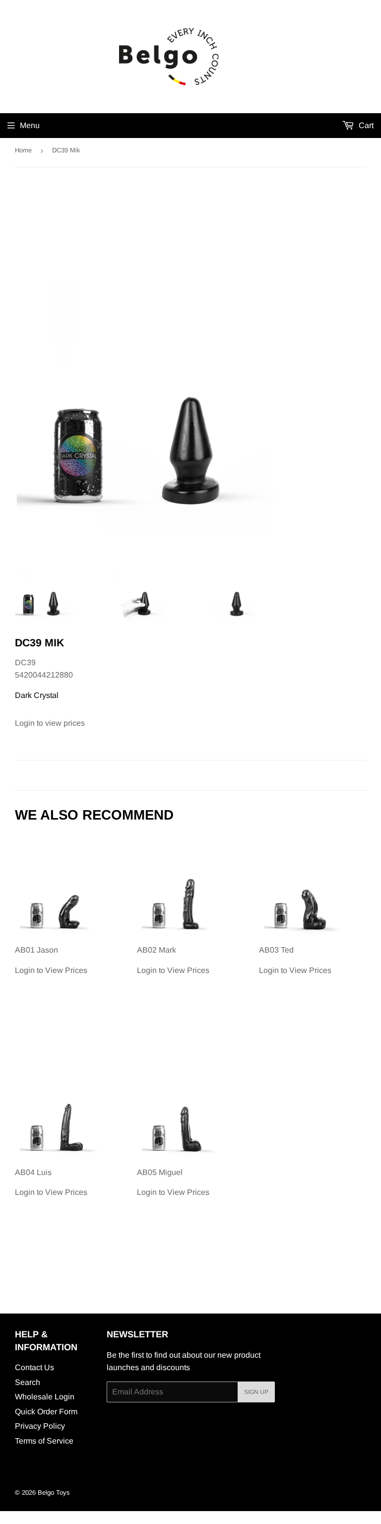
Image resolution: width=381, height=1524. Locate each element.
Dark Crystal (37, 695)
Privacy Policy (40, 1426)
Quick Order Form (46, 1411)
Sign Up (256, 1391)
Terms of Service (44, 1441)
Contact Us (34, 1367)
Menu (30, 125)
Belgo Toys (54, 1492)
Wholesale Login (44, 1396)
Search (27, 1382)
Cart (365, 125)
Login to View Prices (51, 960)
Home (23, 150)
